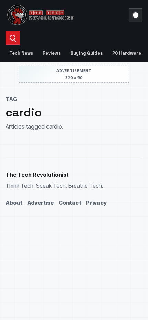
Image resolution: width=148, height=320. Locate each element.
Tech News (21, 53)
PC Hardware (126, 53)
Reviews (52, 53)
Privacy (96, 202)
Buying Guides (86, 53)
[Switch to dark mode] (135, 15)
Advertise (40, 202)
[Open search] (13, 38)
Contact (70, 202)
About (14, 202)
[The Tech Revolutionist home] (65, 15)
